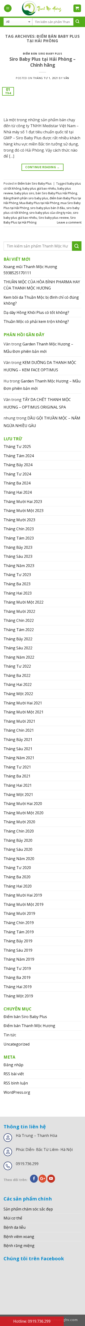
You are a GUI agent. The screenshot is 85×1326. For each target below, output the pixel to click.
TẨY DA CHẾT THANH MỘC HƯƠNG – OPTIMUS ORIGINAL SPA (37, 403)
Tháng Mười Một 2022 (23, 602)
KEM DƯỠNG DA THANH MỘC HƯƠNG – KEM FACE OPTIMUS (40, 366)
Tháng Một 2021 (18, 794)
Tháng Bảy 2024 (18, 464)
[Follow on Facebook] (34, 1179)
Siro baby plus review (53, 217)
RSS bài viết (14, 1073)
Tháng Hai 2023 (18, 593)
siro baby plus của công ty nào (50, 212)
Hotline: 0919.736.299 (32, 1321)
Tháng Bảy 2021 (18, 739)
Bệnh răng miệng (19, 1245)
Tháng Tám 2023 (19, 538)
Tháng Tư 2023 (17, 574)
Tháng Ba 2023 (17, 583)
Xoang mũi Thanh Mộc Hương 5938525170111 (30, 269)
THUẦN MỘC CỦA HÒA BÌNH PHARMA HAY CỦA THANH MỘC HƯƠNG (42, 285)
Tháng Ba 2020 (17, 876)
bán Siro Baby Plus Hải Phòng (56, 193)
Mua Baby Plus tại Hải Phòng (39, 203)
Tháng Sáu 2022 (18, 648)
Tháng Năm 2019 (19, 959)
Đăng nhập (13, 1064)
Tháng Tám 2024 (19, 455)
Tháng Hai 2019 (18, 986)
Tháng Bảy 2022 (18, 639)
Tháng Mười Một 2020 (23, 812)
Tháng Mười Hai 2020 (23, 803)
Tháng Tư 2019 (17, 968)
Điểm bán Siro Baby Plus (42, 53)
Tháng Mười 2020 (19, 821)
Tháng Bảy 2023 (18, 547)
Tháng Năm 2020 (19, 858)
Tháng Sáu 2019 (18, 950)
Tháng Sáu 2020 (18, 849)
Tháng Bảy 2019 (18, 941)
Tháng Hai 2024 (18, 492)
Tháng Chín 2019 (19, 922)
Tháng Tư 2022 (17, 666)
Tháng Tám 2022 (19, 629)
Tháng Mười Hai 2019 (23, 895)
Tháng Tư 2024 (17, 474)
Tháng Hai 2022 (18, 684)
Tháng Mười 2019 (19, 913)
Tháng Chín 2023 (19, 528)
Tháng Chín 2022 (19, 620)
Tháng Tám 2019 (19, 932)
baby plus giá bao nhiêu (39, 188)
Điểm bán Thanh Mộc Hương (29, 1025)
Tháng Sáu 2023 (18, 556)
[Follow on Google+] (43, 1179)
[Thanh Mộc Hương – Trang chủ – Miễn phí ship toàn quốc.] (42, 8)
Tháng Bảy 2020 (18, 840)
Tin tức (10, 1035)
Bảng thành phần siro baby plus (26, 198)
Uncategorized (17, 1044)
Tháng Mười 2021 (19, 721)
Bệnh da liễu (15, 1227)
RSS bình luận (16, 1083)
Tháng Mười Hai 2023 (23, 501)
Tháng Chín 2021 (19, 730)
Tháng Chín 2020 (19, 831)
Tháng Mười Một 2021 (23, 712)
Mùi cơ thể (13, 1218)
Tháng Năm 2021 (19, 757)
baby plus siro (24, 193)
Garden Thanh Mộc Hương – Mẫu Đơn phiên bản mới (38, 347)
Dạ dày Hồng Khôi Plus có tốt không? (36, 312)
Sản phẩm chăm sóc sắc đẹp (28, 1209)
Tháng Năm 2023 (19, 565)
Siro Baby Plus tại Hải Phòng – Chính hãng (42, 62)
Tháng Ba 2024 (17, 483)
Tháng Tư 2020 (17, 867)
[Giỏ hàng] (77, 8)
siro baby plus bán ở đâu (47, 208)
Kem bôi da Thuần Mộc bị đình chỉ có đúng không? (41, 300)
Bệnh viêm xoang (19, 1236)
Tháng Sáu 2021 (18, 748)
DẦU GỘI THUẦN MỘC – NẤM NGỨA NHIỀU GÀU (42, 421)
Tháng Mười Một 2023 (23, 510)
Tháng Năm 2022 (19, 657)
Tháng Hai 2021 (18, 785)
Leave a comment (69, 222)
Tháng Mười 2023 (19, 519)
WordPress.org (17, 1092)
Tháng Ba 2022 (17, 675)
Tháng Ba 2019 (17, 977)
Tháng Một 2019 (18, 996)
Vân (66, 78)
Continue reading (42, 167)
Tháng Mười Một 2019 (23, 904)
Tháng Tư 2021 (17, 767)
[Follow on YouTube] (51, 1179)
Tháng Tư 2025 (17, 446)
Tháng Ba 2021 (17, 776)
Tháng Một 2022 (18, 693)
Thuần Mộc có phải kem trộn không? (36, 321)
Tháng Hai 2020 (18, 886)
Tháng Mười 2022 (19, 611)
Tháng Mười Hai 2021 (23, 703)
